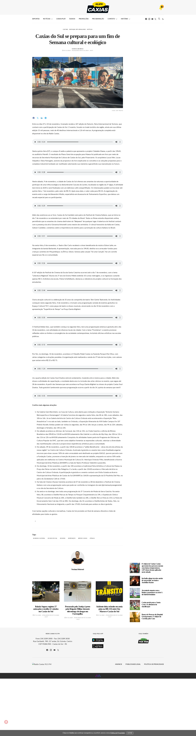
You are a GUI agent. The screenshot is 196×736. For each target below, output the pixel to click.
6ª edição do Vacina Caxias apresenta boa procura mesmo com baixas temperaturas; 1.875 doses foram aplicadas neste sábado (152, 568)
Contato (111, 19)
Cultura (65, 29)
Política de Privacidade (154, 664)
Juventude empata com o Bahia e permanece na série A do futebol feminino (152, 592)
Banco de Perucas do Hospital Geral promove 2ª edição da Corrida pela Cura (152, 617)
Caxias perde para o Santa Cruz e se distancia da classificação (151, 604)
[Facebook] (146, 19)
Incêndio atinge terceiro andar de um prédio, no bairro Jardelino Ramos (152, 580)
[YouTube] (152, 19)
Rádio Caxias (83, 538)
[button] (163, 19)
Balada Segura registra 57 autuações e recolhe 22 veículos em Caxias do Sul (45, 609)
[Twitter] (155, 19)
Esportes (35, 19)
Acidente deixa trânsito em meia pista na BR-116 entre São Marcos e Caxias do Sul (109, 609)
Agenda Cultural (39, 538)
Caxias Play (61, 19)
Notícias (46, 19)
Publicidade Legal (133, 664)
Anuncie (118, 664)
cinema (63, 538)
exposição (72, 538)
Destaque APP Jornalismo (77, 29)
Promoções (83, 19)
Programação (98, 19)
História (124, 19)
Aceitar (129, 733)
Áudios (72, 19)
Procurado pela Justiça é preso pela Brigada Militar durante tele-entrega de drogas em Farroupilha (77, 610)
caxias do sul (52, 538)
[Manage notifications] (6, 722)
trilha (93, 538)
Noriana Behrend (77, 48)
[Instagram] (149, 19)
